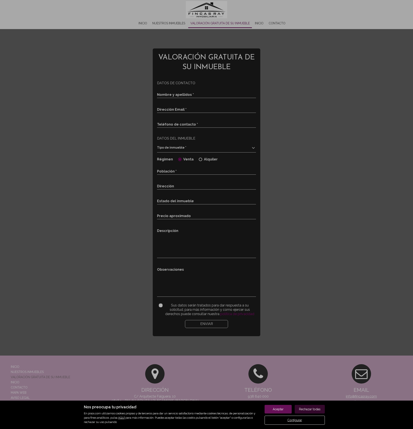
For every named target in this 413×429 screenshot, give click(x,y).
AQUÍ (121, 417)
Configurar (294, 420)
